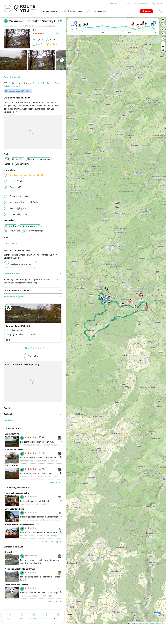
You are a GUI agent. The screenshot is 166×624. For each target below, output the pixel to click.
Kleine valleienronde (15, 449)
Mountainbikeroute (10, 26)
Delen (45, 619)
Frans (57, 83)
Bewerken (57, 619)
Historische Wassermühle (17, 493)
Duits (43, 83)
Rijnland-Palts (18, 159)
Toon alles (33, 356)
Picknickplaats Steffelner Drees (20, 569)
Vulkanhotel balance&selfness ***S (22, 524)
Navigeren (9, 619)
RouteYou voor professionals (136, 3)
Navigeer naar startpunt (22, 264)
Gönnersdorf (22, 163)
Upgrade (146, 11)
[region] (116, 320)
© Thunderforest (142, 623)
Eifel (26, 26)
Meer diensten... (55, 601)
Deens (36, 83)
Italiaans (8, 86)
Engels (50, 83)
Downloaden (33, 619)
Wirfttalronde (11, 465)
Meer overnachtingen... (51, 541)
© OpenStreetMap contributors (156, 623)
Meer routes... (55, 482)
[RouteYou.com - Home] (24, 8)
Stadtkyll (32, 26)
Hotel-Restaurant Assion (16, 584)
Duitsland (21, 26)
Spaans (16, 86)
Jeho (36, 30)
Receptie (9, 552)
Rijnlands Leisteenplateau (39, 159)
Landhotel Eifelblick (14, 509)
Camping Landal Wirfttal (18, 326)
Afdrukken (21, 619)
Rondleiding (115, 3)
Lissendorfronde (12, 433)
